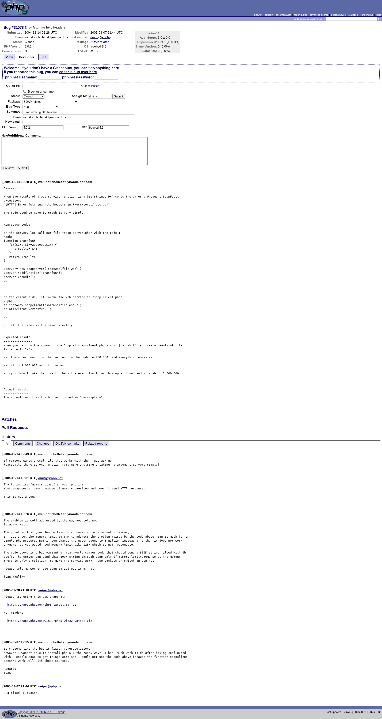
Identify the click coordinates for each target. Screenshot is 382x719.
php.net (258, 14)
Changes (43, 443)
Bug (7, 27)
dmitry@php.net (50, 478)
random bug (367, 14)
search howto (338, 14)
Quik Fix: (14, 85)
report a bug (300, 14)
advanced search (319, 14)
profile (105, 37)
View (9, 57)
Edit (43, 57)
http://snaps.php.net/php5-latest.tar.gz (41, 604)
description (92, 85)
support (269, 14)
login (378, 14)
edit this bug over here (78, 72)
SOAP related (99, 42)
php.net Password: (78, 77)
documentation (283, 14)
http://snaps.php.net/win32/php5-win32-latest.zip (49, 620)
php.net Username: (21, 77)
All (7, 443)
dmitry (94, 37)
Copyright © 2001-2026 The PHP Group (41, 712)
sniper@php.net (50, 590)
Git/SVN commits (67, 443)
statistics (353, 14)
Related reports (96, 443)
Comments (23, 443)
